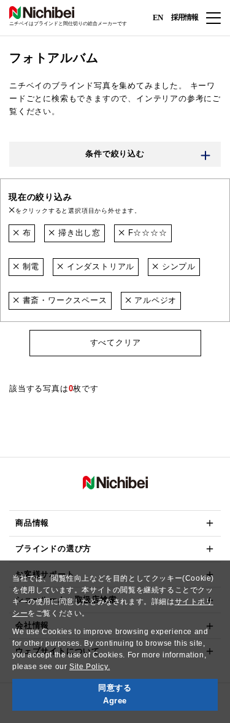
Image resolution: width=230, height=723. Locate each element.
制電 (29, 266)
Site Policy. (89, 666)
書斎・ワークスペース (63, 300)
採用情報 (184, 17)
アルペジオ (154, 300)
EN (158, 16)
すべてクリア (115, 342)
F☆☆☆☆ (146, 232)
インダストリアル (99, 266)
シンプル (177, 266)
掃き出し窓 (78, 232)
